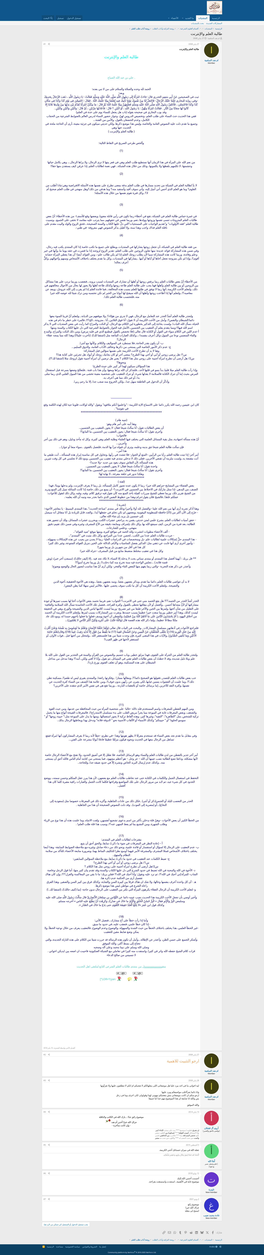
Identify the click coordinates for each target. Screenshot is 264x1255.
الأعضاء (174, 18)
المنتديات (202, 18)
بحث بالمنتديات (197, 23)
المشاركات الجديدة (214, 23)
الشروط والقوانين (89, 1246)
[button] (183, 18)
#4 (45, 1112)
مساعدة (59, 1246)
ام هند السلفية (214, 38)
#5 (45, 1145)
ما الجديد (189, 18)
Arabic (212, 1246)
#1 (45, 44)
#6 (45, 1173)
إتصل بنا (102, 1246)
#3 (45, 1080)
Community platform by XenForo (132, 1252)
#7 (45, 1199)
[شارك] (49, 44)
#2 (45, 1054)
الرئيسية (216, 18)
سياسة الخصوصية (72, 1246)
